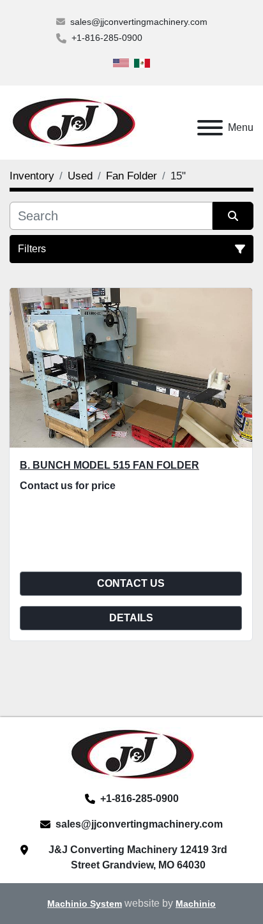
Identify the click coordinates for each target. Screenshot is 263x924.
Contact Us (131, 583)
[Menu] (210, 127)
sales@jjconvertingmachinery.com (138, 22)
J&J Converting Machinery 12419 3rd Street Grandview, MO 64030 (138, 857)
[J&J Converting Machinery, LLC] (131, 753)
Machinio (196, 904)
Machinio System (84, 904)
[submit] (233, 216)
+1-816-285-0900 (106, 38)
